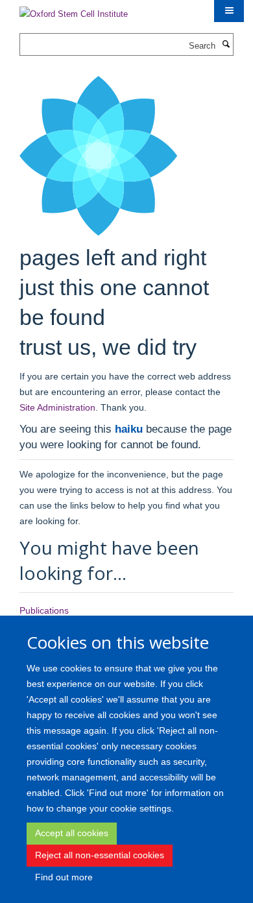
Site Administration (57, 407)
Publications (44, 610)
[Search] (226, 45)
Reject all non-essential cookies (99, 855)
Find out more (64, 877)
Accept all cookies (71, 833)
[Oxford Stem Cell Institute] (73, 10)
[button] (229, 11)
